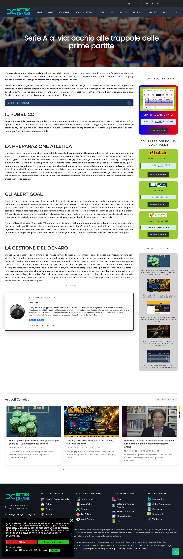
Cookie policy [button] (54, 533)
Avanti (72, 286)
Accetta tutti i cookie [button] (53, 542)
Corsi (101, 12)
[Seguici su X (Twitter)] (164, 3)
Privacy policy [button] (13, 536)
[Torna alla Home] (18, 12)
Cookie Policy (140, 548)
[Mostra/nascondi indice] (129, 103)
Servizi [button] (123, 12)
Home (39, 12)
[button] (132, 3)
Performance (41, 550)
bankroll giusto (98, 255)
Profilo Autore (40, 325)
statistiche (10, 169)
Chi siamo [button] (138, 12)
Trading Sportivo (84, 12)
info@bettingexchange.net (22, 514)
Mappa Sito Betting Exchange (101, 548)
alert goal (60, 201)
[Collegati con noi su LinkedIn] (152, 3)
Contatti (153, 12)
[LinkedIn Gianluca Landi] (53, 325)
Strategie (64, 12)
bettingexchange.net (114, 201)
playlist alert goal (120, 232)
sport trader (79, 73)
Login (166, 12)
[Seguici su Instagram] (158, 3)
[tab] (63, 469)
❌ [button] (72, 520)
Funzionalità (26, 550)
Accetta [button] (54, 550)
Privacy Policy (125, 548)
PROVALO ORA (158, 130)
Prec (65, 286)
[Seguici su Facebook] (141, 3)
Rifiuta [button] (22, 542)
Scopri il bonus (158, 174)
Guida (51, 12)
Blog (112, 12)
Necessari (12, 550)
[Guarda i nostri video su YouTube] (147, 3)
